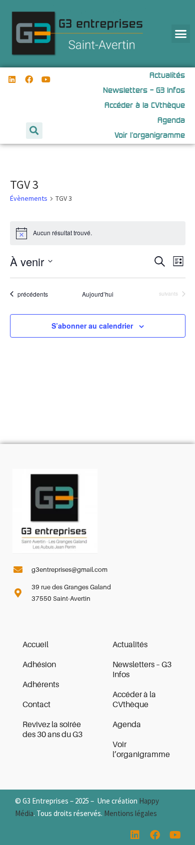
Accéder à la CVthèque (134, 699)
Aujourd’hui (98, 294)
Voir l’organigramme (141, 749)
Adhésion (39, 664)
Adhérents (40, 684)
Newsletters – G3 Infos (142, 669)
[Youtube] (46, 79)
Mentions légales (130, 813)
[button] (181, 33)
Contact (36, 704)
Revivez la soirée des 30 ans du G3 (52, 729)
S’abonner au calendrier (92, 326)
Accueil (35, 644)
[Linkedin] (12, 79)
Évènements (29, 198)
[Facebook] (29, 79)
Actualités (130, 644)
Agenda (126, 724)
